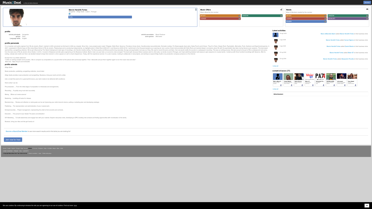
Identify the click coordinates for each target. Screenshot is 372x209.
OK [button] (367, 205)
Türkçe (45, 148)
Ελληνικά (35, 148)
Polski (21, 148)
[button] (13, 139)
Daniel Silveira (349, 46)
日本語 (61, 148)
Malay (58, 148)
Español (13, 148)
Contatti (25, 151)
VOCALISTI (347, 19)
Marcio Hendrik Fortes (347, 34)
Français (18, 148)
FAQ (20, 151)
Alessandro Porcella (347, 59)
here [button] (75, 205)
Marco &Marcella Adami (328, 34)
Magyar (54, 148)
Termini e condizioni (33, 153)
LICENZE (220, 19)
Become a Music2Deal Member (16, 131)
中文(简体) (49, 148)
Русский (26, 148)
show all (275, 66)
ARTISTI (220, 16)
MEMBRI (306, 21)
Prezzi (16, 151)
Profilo (71, 17)
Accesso (367, 2)
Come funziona (8, 151)
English (9, 148)
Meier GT (351, 53)
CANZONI (262, 16)
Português (40, 148)
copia (40, 153)
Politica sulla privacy (46, 153)
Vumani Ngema (349, 40)
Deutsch (5, 148)
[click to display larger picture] (35, 17)
